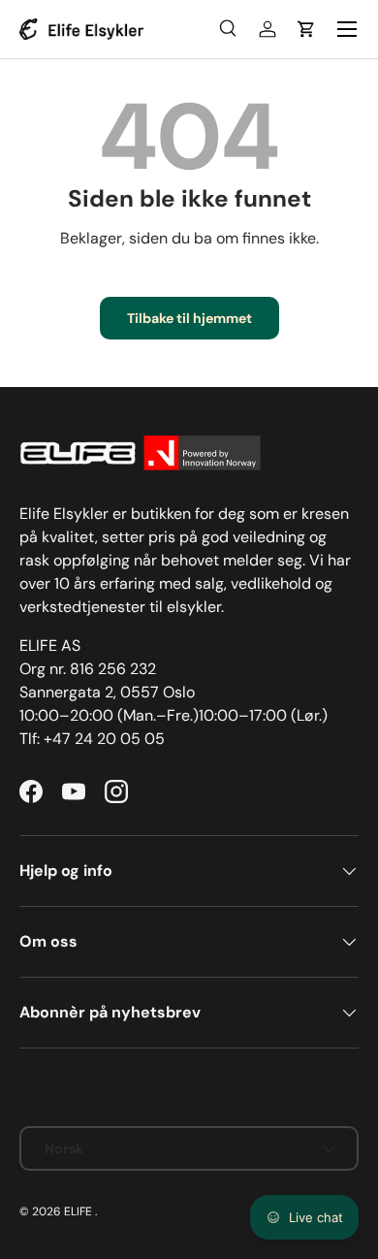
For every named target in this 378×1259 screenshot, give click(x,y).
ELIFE (78, 1211)
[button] (306, 29)
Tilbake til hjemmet (189, 318)
